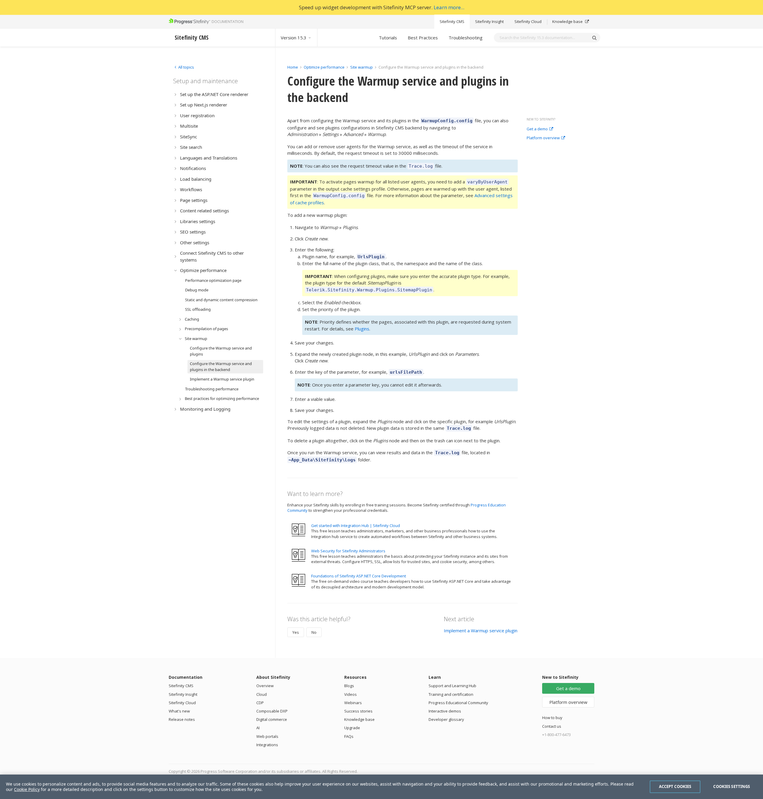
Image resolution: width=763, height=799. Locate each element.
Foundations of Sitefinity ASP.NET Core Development (358, 576)
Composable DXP (272, 711)
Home (292, 67)
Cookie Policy (27, 789)
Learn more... (449, 7)
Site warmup (361, 67)
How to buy (552, 717)
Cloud (261, 694)
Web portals (267, 736)
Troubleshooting (466, 38)
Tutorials (388, 38)
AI (258, 727)
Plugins (362, 329)
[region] (381, 787)
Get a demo (537, 129)
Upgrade (352, 727)
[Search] (594, 37)
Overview (265, 685)
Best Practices (423, 38)
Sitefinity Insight (489, 21)
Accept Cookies (675, 786)
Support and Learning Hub (452, 685)
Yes (295, 632)
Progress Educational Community (458, 702)
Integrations (267, 744)
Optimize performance (324, 67)
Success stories (358, 711)
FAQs (348, 736)
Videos (350, 694)
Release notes (182, 719)
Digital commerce (271, 719)
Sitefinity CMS (452, 21)
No (314, 632)
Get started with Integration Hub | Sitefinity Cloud (355, 525)
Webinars (353, 702)
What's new (179, 711)
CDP (260, 702)
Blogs (349, 685)
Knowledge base (568, 21)
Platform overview (543, 138)
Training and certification (451, 694)
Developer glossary (446, 719)
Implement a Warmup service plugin (480, 630)
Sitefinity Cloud (528, 21)
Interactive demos (445, 711)
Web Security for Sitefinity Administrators (348, 551)
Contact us (551, 726)
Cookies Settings (731, 786)
